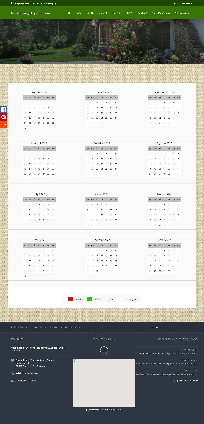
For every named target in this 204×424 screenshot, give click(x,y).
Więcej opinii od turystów (183, 380)
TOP (153, 327)
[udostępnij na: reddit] (3, 124)
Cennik (90, 12)
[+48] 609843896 (31, 373)
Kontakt (175, 3)
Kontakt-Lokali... (161, 12)
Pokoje (116, 12)
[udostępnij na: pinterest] (3, 117)
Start (78, 12)
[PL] (188, 3)
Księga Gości (182, 12)
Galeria (103, 12)
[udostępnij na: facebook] (3, 109)
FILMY (128, 12)
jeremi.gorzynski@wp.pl (44, 3)
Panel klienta (93, 410)
